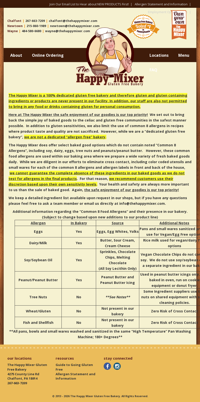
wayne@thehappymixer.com (67, 31)
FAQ (153, 70)
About (16, 55)
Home (81, 29)
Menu (183, 55)
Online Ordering (48, 55)
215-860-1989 (36, 26)
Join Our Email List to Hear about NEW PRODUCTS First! (89, 4)
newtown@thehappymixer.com (75, 26)
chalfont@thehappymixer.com (73, 21)
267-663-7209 (35, 21)
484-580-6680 (31, 31)
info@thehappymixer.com (142, 203)
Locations (159, 55)
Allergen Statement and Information (161, 4)
